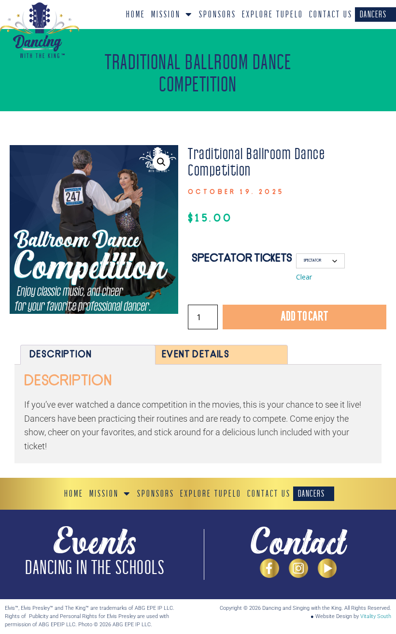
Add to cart (304, 317)
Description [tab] (60, 355)
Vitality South (375, 616)
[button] (161, 162)
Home (135, 14)
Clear (304, 276)
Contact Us (331, 14)
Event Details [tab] (195, 355)
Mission (166, 14)
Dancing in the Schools (95, 568)
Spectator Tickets (242, 258)
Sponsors (217, 14)
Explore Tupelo (272, 14)
